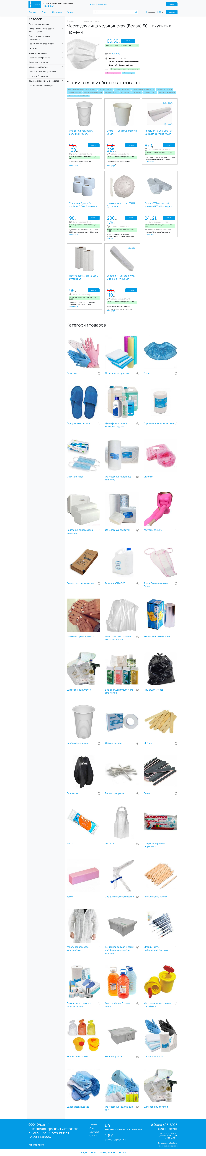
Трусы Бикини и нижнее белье (156, 585)
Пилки (147, 793)
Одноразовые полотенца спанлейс (118, 478)
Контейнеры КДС (114, 1056)
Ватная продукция (114, 793)
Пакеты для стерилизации (80, 583)
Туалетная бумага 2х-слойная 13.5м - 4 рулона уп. (84, 205)
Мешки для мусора (153, 689)
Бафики (70, 896)
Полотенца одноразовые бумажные (80, 531)
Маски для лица (75, 476)
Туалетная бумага (111, 93)
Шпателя (148, 743)
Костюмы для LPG (153, 529)
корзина (172, 12)
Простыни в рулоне (74, 93)
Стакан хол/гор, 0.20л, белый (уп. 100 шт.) (81, 132)
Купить (128, 41)
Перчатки (72, 373)
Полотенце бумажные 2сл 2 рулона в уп (83, 277)
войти (172, 4)
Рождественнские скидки (93, 93)
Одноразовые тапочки (78, 423)
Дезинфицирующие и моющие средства (116, 425)
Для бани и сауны (150, 93)
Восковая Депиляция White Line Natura (119, 691)
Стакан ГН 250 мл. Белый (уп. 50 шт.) (122, 132)
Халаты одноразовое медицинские (78, 948)
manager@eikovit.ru (168, 1128)
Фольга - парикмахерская (157, 636)
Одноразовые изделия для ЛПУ (143, 89)
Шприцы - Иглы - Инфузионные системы (156, 948)
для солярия (125, 93)
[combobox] (115, 12)
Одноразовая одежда (164, 89)
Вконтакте (38, 1144)
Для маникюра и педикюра (80, 636)
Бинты (70, 843)
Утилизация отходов (77, 1056)
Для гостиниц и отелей (167, 93)
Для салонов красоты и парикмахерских (81, 89)
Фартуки (109, 843)
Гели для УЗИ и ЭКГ (115, 583)
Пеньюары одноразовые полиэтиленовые (118, 638)
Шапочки (148, 476)
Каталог (32, 12)
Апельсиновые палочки (156, 896)
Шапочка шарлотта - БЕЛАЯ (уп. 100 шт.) (121, 205)
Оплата (70, 12)
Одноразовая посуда (122, 89)
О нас (44, 12)
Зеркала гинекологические (119, 896)
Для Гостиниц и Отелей (79, 689)
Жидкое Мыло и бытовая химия (117, 1005)
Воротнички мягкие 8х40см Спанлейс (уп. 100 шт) (121, 277)
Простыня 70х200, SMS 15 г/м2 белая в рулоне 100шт (159, 132)
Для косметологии (105, 89)
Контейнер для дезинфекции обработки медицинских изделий (120, 950)
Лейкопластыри (113, 743)
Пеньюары (72, 793)
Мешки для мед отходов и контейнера (157, 1005)
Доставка (57, 12)
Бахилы (147, 373)
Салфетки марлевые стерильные (154, 845)
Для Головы (137, 93)
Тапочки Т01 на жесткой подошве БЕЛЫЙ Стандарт (158, 205)
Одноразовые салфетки (117, 529)
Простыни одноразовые (117, 373)
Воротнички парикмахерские (78, 96)
